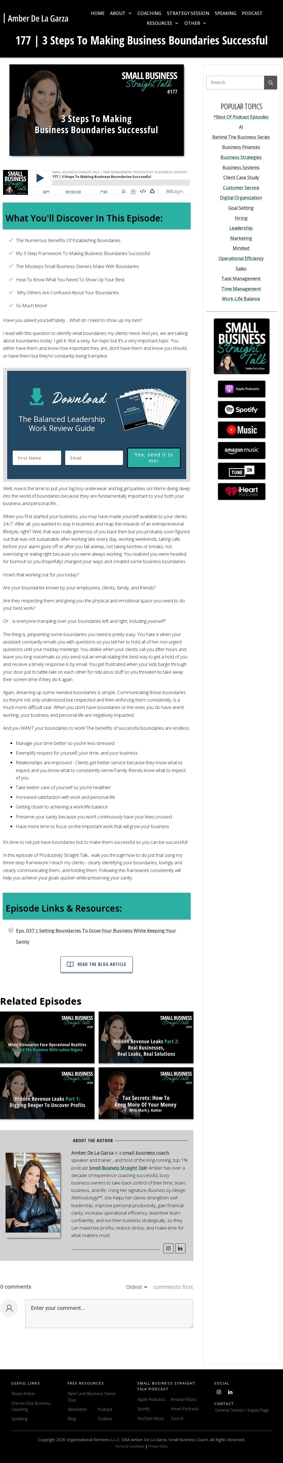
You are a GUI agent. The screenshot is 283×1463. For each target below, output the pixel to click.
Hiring (241, 218)
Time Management (241, 289)
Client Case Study (241, 177)
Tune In (177, 1418)
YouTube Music (150, 1418)
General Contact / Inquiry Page (242, 1410)
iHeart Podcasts (185, 1408)
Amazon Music (184, 1399)
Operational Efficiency (241, 258)
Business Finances (241, 147)
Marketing (241, 238)
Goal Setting (241, 208)
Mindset (241, 248)
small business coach (145, 1152)
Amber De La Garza (92, 1152)
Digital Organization (241, 198)
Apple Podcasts (151, 1399)
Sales (241, 269)
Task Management (241, 278)
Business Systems (241, 167)
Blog (72, 1418)
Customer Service (241, 188)
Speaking (19, 1418)
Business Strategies (241, 157)
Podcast (105, 1409)
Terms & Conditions (130, 1446)
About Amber (23, 1393)
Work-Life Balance (241, 299)
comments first (173, 1287)
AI (241, 127)
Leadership (241, 228)
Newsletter (77, 1409)
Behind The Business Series (241, 137)
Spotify (143, 1408)
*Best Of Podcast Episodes (241, 117)
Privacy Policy (158, 1446)
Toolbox (105, 1418)
